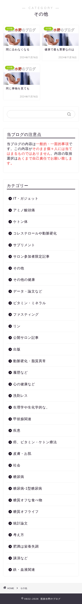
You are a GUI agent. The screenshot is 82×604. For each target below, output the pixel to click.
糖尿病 (18, 477)
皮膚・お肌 (22, 453)
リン (16, 326)
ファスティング (26, 314)
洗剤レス (20, 395)
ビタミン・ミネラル (29, 303)
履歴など (20, 372)
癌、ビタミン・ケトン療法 (35, 442)
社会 (16, 465)
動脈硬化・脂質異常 (29, 361)
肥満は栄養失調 (26, 546)
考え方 (18, 535)
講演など (20, 558)
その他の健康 (24, 279)
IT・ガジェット (25, 198)
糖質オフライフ (26, 511)
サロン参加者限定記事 (31, 256)
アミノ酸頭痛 (24, 210)
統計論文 (20, 523)
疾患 (16, 430)
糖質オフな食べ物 (27, 500)
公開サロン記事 (26, 337)
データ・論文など (27, 291)
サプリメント (24, 245)
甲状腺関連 (22, 419)
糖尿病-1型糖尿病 (27, 488)
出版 (16, 349)
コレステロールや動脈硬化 (35, 233)
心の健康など (24, 384)
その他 (18, 268)
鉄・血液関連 (24, 569)
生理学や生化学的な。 (31, 407)
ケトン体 (20, 221)
